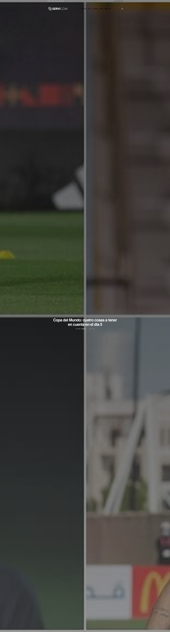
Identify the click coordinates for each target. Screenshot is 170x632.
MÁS (110, 8)
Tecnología (84, 8)
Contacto (48, 1)
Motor (101, 8)
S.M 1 (60, 1)
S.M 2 (63, 1)
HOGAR (106, 8)
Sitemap (56, 1)
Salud (89, 8)
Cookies (52, 1)
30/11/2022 (78, 328)
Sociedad (95, 8)
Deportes (84, 328)
